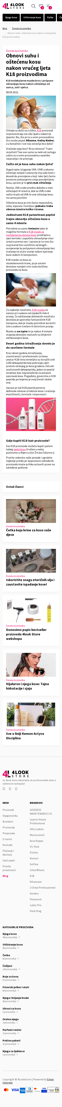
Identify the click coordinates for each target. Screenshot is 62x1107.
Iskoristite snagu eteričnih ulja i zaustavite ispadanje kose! (30, 582)
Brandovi (8, 821)
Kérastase (36, 881)
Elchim (34, 852)
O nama (7, 839)
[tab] (11, 17)
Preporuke (9, 833)
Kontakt (8, 845)
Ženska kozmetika (21, 28)
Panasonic (36, 899)
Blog (5, 28)
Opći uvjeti (9, 860)
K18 (39, 130)
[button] (57, 6)
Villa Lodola (37, 829)
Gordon (34, 893)
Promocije (9, 827)
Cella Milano (37, 870)
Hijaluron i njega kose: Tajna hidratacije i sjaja (27, 686)
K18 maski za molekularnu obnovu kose (25, 233)
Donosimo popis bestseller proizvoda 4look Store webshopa (26, 634)
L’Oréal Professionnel (42, 887)
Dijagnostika (10, 815)
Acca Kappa (36, 840)
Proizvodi (8, 810)
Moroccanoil (37, 835)
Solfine (34, 864)
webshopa (20, 449)
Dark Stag (35, 911)
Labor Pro (36, 905)
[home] (13, 6)
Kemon (34, 858)
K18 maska (38, 309)
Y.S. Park (34, 846)
